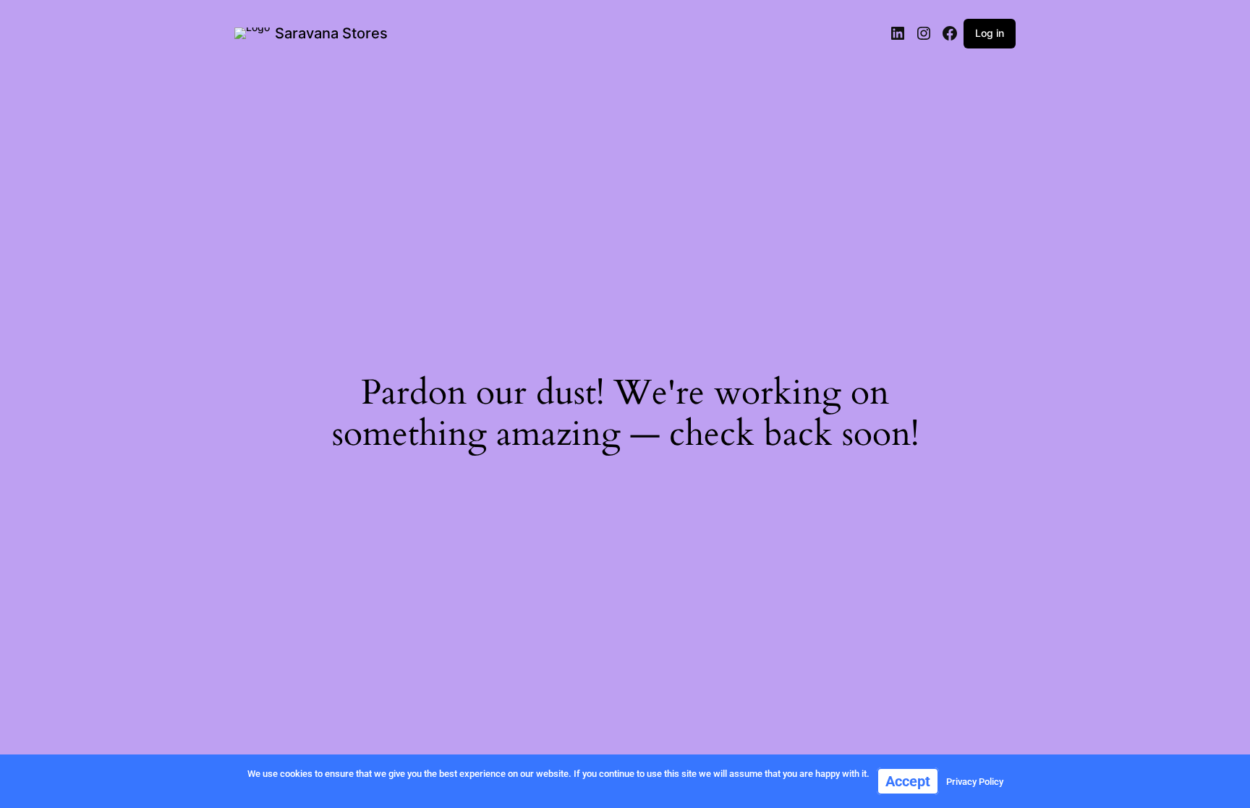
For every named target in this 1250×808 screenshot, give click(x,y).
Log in (989, 33)
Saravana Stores (331, 33)
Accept (907, 781)
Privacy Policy (974, 781)
